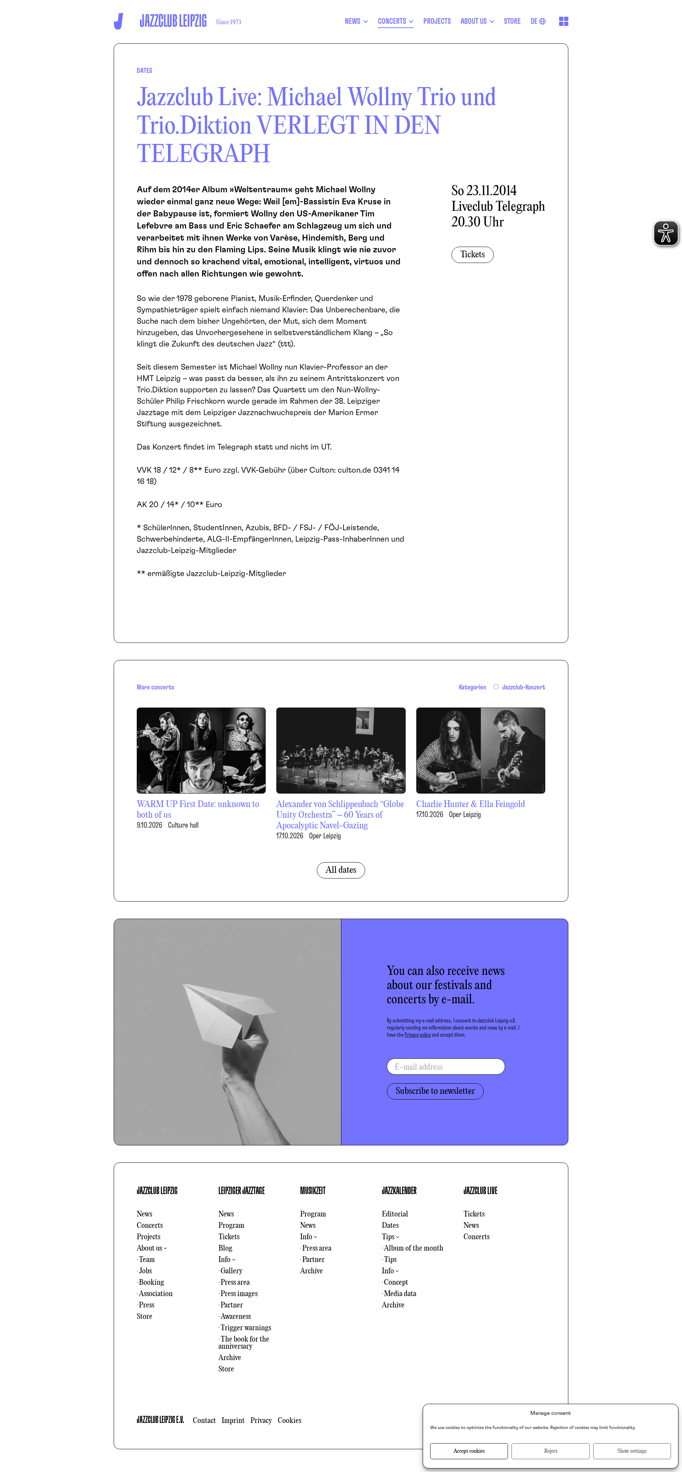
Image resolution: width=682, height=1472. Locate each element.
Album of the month (413, 1248)
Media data (400, 1294)
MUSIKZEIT (313, 1191)
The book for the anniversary (243, 1343)
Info (224, 1260)
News (144, 1214)
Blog (225, 1248)
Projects (148, 1237)
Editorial (395, 1214)
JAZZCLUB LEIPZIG (157, 1191)
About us (149, 1248)
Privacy (261, 1421)
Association (156, 1294)
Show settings (632, 1451)
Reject (550, 1451)
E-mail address (419, 1067)
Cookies (289, 1421)
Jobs (145, 1271)
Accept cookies (469, 1451)
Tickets (472, 255)
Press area (235, 1282)
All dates (341, 870)
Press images (239, 1294)
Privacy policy (418, 1035)
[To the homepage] (118, 21)
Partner (232, 1305)
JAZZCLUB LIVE (480, 1191)
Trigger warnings (246, 1328)
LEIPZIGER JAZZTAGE (241, 1191)
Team (147, 1260)
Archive (229, 1358)
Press (146, 1305)
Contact (204, 1421)
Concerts (150, 1225)
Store (144, 1316)
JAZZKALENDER (399, 1191)
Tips (388, 1237)
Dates (390, 1225)
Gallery (232, 1271)
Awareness (236, 1316)
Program (231, 1225)
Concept (396, 1282)
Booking (151, 1282)
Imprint (233, 1421)
